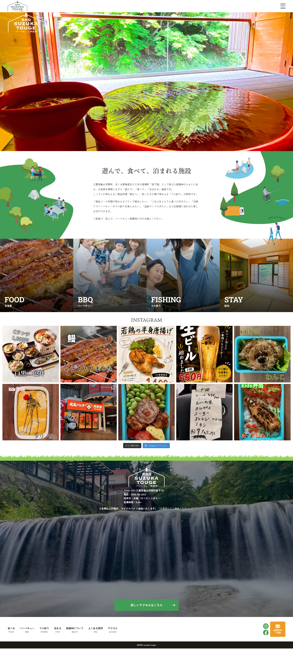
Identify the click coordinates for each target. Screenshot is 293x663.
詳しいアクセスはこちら (147, 605)
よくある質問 (95, 629)
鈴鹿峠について (74, 629)
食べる (11, 629)
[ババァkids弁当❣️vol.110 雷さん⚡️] (146, 412)
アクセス (113, 629)
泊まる (57, 629)
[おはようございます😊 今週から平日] (30, 354)
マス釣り (44, 629)
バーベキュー (27, 629)
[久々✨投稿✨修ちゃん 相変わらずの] (204, 412)
